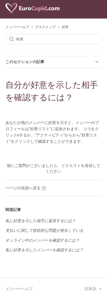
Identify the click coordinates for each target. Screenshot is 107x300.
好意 (65, 27)
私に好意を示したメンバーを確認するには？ (44, 250)
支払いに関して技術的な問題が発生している (44, 230)
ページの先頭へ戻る (23, 188)
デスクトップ (45, 27)
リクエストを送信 (76, 165)
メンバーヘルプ (17, 27)
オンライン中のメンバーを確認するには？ (42, 240)
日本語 (90, 288)
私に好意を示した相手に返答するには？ (40, 220)
